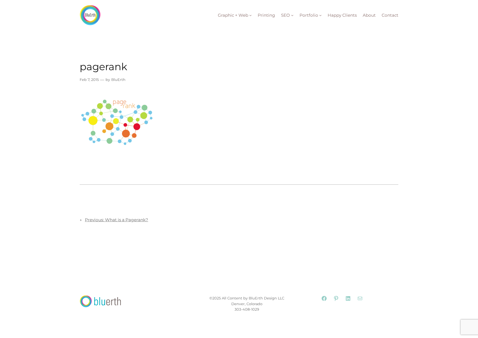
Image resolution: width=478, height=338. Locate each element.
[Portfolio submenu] (320, 15)
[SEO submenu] (292, 15)
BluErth (118, 79)
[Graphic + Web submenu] (250, 15)
